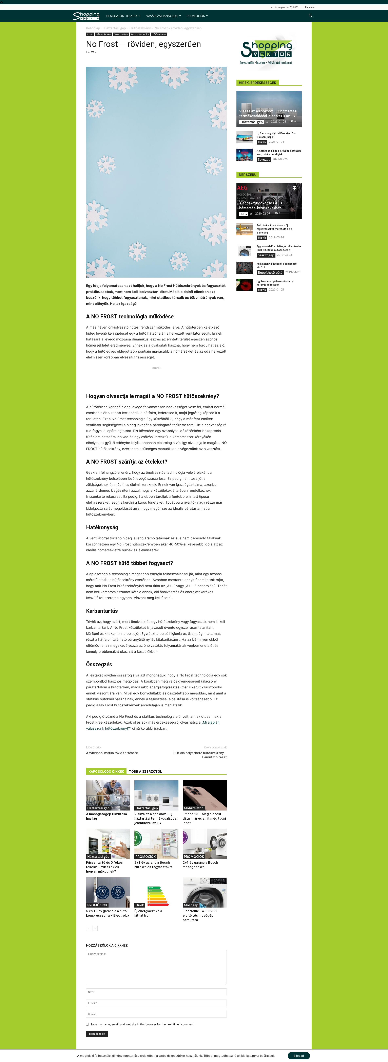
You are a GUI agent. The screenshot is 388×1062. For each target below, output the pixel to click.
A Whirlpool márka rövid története (112, 753)
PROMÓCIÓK (196, 16)
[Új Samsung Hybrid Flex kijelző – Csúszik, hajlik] (244, 137)
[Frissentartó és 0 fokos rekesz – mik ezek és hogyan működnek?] (108, 844)
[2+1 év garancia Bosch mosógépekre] (205, 844)
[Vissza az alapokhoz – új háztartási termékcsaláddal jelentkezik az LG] (156, 795)
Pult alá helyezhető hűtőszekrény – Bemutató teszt (200, 755)
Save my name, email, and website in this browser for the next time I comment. (142, 1024)
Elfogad (299, 1055)
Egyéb (90, 34)
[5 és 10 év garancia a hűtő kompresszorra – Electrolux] (108, 892)
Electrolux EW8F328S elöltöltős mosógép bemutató (200, 915)
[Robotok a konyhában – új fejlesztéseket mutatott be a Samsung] (244, 229)
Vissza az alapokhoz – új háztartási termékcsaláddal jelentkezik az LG (155, 818)
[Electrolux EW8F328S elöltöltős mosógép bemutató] (205, 892)
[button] (310, 16)
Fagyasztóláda (121, 34)
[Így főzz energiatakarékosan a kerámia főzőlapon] (244, 285)
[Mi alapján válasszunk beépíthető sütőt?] (244, 268)
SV (92, 52)
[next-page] (95, 928)
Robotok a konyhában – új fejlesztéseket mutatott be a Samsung (274, 229)
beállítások (267, 1056)
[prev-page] (88, 928)
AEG (243, 214)
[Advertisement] (156, 376)
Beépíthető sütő (270, 272)
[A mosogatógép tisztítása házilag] (108, 795)
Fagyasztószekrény (140, 34)
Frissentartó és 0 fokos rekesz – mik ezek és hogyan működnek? (104, 866)
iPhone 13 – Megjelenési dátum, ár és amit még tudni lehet (204, 818)
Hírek (140, 905)
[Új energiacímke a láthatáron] (156, 892)
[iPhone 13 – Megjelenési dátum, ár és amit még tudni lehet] (205, 795)
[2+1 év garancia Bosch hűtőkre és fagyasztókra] (156, 844)
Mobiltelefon (193, 808)
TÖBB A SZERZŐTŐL (145, 771)
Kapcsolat (310, 6)
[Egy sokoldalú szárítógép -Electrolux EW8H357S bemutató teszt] (244, 250)
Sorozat (264, 159)
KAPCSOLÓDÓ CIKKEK (106, 771)
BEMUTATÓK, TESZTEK (121, 16)
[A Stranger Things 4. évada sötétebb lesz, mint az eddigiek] (244, 155)
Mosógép (191, 905)
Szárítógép (266, 255)
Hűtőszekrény (140, 28)
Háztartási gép (115, 28)
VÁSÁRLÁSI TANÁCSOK (162, 16)
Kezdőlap (93, 28)
